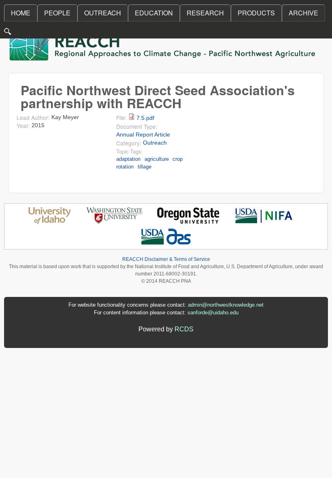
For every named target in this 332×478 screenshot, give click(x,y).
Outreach (155, 143)
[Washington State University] (114, 222)
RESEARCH (205, 12)
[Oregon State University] (189, 222)
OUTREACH (102, 12)
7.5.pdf (145, 118)
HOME (20, 12)
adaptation (128, 159)
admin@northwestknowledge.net (226, 305)
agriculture (157, 159)
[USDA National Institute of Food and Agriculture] (264, 222)
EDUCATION (154, 12)
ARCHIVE (303, 12)
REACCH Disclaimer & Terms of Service (166, 259)
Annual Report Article (143, 135)
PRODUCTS (256, 12)
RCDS (184, 329)
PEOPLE (57, 12)
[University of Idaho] (49, 222)
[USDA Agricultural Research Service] (166, 244)
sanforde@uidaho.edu (212, 312)
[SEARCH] (8, 33)
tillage (144, 167)
